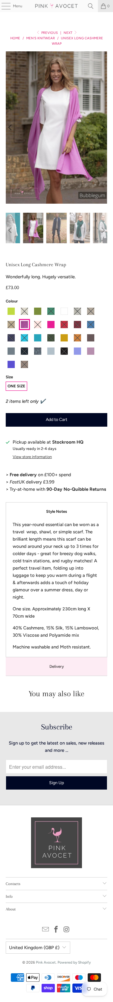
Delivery (56, 666)
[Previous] (10, 127)
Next (68, 33)
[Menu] (3, 6)
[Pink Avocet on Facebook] (56, 930)
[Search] (90, 6)
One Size (16, 386)
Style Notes (56, 511)
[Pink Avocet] (56, 6)
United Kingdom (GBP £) (34, 947)
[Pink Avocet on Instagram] (66, 930)
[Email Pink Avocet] (45, 930)
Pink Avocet (46, 962)
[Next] (103, 127)
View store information (32, 456)
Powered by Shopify (74, 962)
